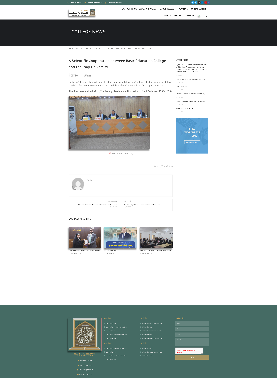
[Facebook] (161, 166)
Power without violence (184, 109)
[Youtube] (205, 2)
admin (89, 180)
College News (87, 49)
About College (167, 9)
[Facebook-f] (208, 2)
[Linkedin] (202, 2)
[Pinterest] (171, 166)
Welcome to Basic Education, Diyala (139, 9)
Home (71, 49)
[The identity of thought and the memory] (85, 238)
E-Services (189, 16)
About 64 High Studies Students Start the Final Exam (142, 205)
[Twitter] (192, 2)
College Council (198, 9)
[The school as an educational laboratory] (156, 238)
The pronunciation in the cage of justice (190, 101)
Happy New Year (110, 251)
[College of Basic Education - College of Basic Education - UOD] (82, 12)
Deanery (182, 9)
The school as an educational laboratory (155, 251)
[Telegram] (195, 2)
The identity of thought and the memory (84, 251)
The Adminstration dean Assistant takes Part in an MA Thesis (96, 205)
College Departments (170, 16)
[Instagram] (199, 2)
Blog (77, 49)
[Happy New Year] (120, 238)
